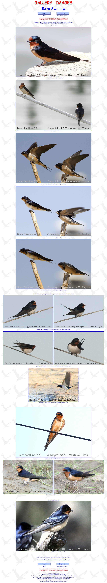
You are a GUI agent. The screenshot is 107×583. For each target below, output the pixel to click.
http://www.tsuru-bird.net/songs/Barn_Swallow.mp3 (58, 559)
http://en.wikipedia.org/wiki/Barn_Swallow (60, 557)
